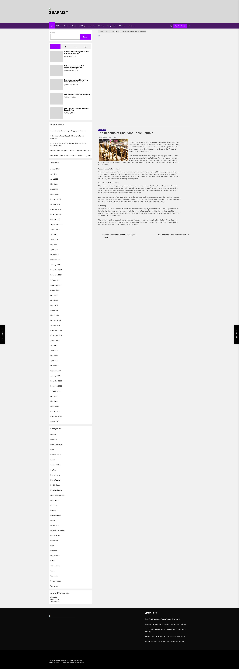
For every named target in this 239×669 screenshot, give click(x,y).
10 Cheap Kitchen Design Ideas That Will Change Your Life (76, 52)
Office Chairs (55, 535)
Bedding (53, 434)
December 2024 (56, 270)
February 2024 (55, 320)
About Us (53, 597)
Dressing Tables (56, 490)
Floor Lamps (54, 500)
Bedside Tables (55, 455)
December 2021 (56, 416)
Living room (111, 26)
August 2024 (55, 290)
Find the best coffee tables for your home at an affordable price (76, 81)
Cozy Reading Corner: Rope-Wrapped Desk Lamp (67, 131)
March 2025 (54, 255)
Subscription (54, 601)
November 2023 (56, 335)
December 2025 (56, 209)
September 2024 (56, 285)
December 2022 (56, 381)
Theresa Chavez (102, 137)
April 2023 (54, 361)
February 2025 (55, 260)
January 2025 (55, 265)
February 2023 (55, 371)
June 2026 (54, 179)
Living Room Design (57, 530)
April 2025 (54, 250)
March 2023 (54, 366)
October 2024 (55, 280)
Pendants (53, 551)
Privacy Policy (55, 599)
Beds (52, 450)
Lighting (82, 26)
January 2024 (55, 325)
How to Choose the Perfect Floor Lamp (77, 94)
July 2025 (54, 234)
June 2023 (54, 351)
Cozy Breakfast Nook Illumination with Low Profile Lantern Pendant (68, 144)
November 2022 (56, 386)
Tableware (54, 576)
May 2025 (54, 245)
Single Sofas (54, 556)
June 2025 (54, 240)
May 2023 (54, 356)
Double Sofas (55, 485)
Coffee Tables (55, 465)
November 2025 (56, 214)
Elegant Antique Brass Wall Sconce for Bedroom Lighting (70, 155)
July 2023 (54, 346)
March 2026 (54, 194)
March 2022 (54, 406)
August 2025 (55, 229)
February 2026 (55, 199)
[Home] (52, 26)
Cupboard (54, 470)
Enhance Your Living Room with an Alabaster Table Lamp (70, 150)
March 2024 (54, 315)
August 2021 (54, 421)
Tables (58, 26)
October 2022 (55, 391)
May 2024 (54, 305)
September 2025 (56, 224)
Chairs (66, 26)
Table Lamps (54, 566)
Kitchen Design (55, 515)
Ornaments (54, 541)
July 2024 (54, 295)
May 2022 (54, 401)
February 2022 (55, 411)
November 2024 (56, 275)
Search (52, 33)
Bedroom (92, 26)
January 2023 (55, 376)
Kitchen (101, 26)
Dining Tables (55, 480)
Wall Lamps (54, 586)
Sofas (74, 26)
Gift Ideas (122, 26)
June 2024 (54, 300)
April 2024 (54, 310)
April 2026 (54, 189)
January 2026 (55, 204)
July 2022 (54, 396)
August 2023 (55, 340)
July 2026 (54, 174)
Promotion (131, 26)
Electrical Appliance (57, 495)
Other (52, 546)
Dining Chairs (55, 475)
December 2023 (56, 330)
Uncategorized (55, 581)
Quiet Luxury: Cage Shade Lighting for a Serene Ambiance (67, 137)
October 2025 (55, 219)
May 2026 (54, 184)
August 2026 (55, 169)
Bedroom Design (56, 445)
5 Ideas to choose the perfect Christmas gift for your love (74, 67)
